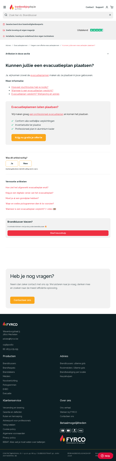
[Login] (107, 7)
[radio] (12, 164)
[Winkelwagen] (111, 7)
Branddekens (9, 372)
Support (100, 7)
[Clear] (110, 15)
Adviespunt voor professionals (17, 420)
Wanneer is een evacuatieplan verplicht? (32, 90)
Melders (6, 376)
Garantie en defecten (12, 412)
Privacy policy (9, 438)
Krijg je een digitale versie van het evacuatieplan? (29, 193)
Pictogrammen (9, 385)
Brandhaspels (9, 368)
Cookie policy (9, 429)
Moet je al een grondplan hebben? (22, 198)
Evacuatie (7, 393)
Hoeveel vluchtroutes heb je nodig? (29, 87)
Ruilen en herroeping (12, 416)
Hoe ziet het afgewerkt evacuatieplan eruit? (27, 187)
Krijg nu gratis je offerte (28, 137)
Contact (90, 7)
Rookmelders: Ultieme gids (72, 368)
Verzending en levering (13, 408)
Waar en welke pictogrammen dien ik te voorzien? (30, 204)
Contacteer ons (22, 300)
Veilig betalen (9, 425)
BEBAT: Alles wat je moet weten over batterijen (24, 442)
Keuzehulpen (66, 376)
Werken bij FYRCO (68, 412)
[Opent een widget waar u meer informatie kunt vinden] (105, 456)
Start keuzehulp (58, 233)
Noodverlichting (10, 381)
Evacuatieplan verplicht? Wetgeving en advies (35, 94)
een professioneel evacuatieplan (46, 114)
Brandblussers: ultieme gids (72, 363)
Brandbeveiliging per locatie (73, 372)
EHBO (5, 389)
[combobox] (58, 15)
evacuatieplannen (39, 75)
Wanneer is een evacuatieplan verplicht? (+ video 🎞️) (31, 209)
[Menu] (4, 7)
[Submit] (6, 15)
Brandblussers (9, 363)
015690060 (8, 345)
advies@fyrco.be (10, 339)
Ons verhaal (65, 408)
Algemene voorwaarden (14, 433)
